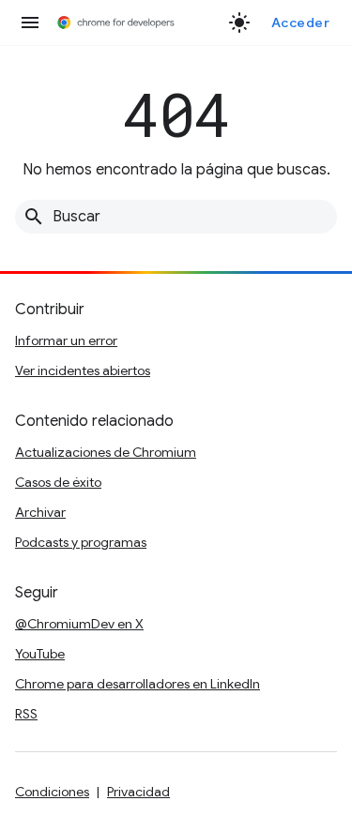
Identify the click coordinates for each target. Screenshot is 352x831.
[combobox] (176, 217)
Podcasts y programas (80, 542)
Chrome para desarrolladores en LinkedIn (137, 683)
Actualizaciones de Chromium (105, 452)
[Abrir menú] (30, 22)
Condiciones (52, 791)
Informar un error (66, 340)
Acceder (300, 22)
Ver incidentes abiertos (82, 370)
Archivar (40, 512)
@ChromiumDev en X (79, 623)
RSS (26, 713)
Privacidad (138, 791)
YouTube (40, 653)
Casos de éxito (58, 482)
